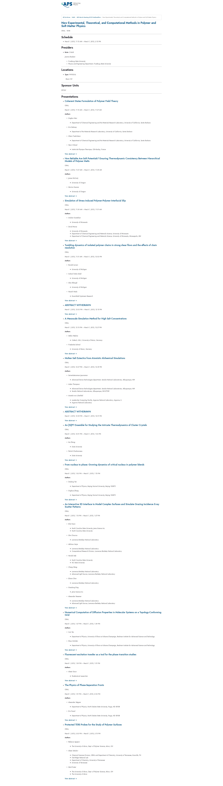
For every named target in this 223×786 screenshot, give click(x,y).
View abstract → (71, 154)
